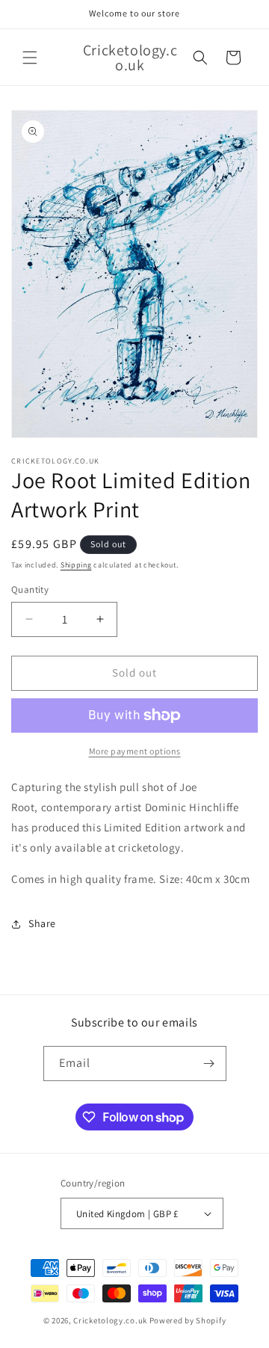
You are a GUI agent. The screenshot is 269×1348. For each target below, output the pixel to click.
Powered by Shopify (187, 1320)
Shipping (76, 565)
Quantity (30, 589)
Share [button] (42, 923)
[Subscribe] (209, 1063)
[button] (29, 57)
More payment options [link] (135, 751)
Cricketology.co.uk (110, 1320)
